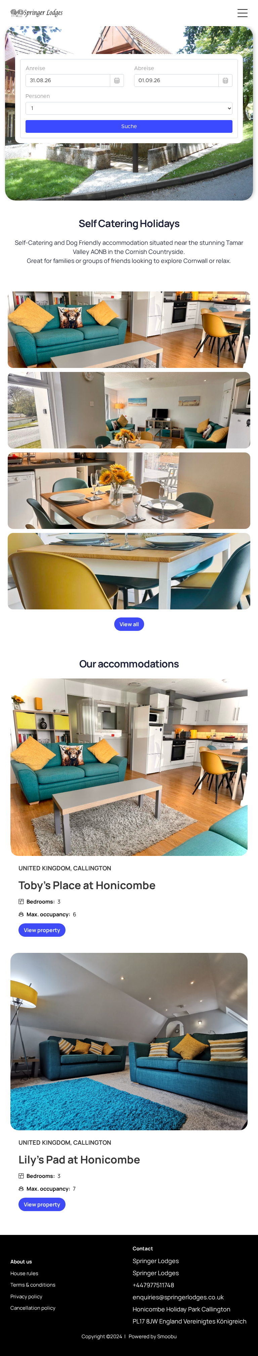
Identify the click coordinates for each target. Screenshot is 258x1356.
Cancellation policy (32, 1307)
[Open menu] (243, 13)
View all (129, 624)
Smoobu (167, 1336)
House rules (24, 1273)
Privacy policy (26, 1296)
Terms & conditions (32, 1284)
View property (42, 930)
